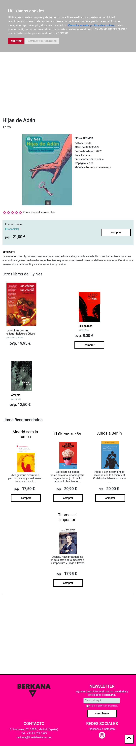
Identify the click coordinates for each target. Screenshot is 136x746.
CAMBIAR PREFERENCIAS (42, 40)
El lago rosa (85, 326)
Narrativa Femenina (97, 167)
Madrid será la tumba (25, 434)
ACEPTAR (16, 40)
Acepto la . (103, 706)
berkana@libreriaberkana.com (34, 737)
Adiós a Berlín (109, 433)
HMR (88, 143)
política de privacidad (107, 706)
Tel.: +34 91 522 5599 (34, 733)
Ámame (15, 395)
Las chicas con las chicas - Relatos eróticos (20, 332)
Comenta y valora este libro (39, 212)
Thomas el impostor (67, 517)
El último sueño (67, 434)
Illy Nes (6, 126)
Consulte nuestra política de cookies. (91, 25)
